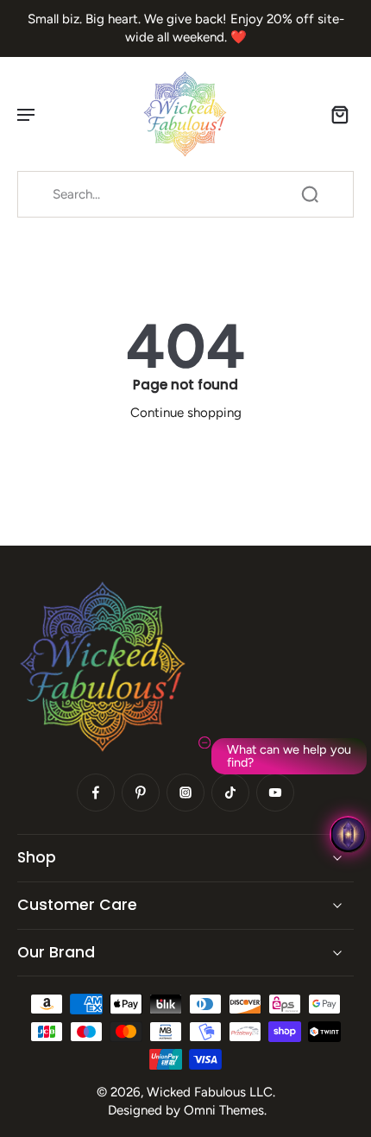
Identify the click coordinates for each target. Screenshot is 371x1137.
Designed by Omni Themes (186, 1110)
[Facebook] (96, 793)
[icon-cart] (335, 114)
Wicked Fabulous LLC (210, 1092)
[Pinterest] (141, 793)
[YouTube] (275, 793)
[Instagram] (185, 793)
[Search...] (310, 194)
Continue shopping (186, 412)
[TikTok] (230, 793)
